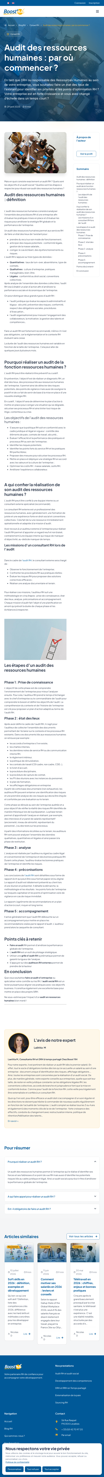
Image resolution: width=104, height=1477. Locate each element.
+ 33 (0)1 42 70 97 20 (72, 1429)
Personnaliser (14, 1469)
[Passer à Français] (8, 3)
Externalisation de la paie (68, 1395)
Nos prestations (64, 1365)
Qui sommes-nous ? (14, 1435)
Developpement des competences (73, 1380)
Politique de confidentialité (17, 1462)
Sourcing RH (61, 1402)
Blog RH (8, 1428)
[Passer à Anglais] (13, 3)
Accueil (8, 1421)
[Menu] (97, 11)
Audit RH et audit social (67, 1373)
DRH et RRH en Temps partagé (70, 1388)
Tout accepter (52, 1469)
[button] (86, 154)
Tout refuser (33, 1469)
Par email (66, 1435)
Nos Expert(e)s (11, 1443)
